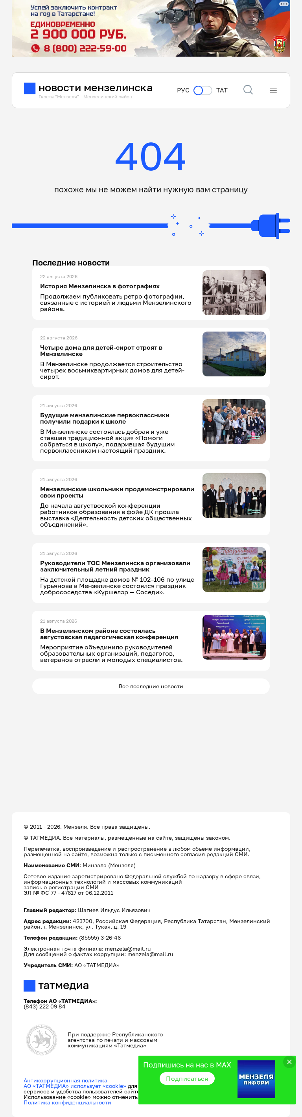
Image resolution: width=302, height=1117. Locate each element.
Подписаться (187, 1078)
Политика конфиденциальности (67, 1102)
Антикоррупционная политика (65, 1080)
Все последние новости (151, 686)
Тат (222, 90)
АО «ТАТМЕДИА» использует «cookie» (75, 1085)
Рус (183, 90)
